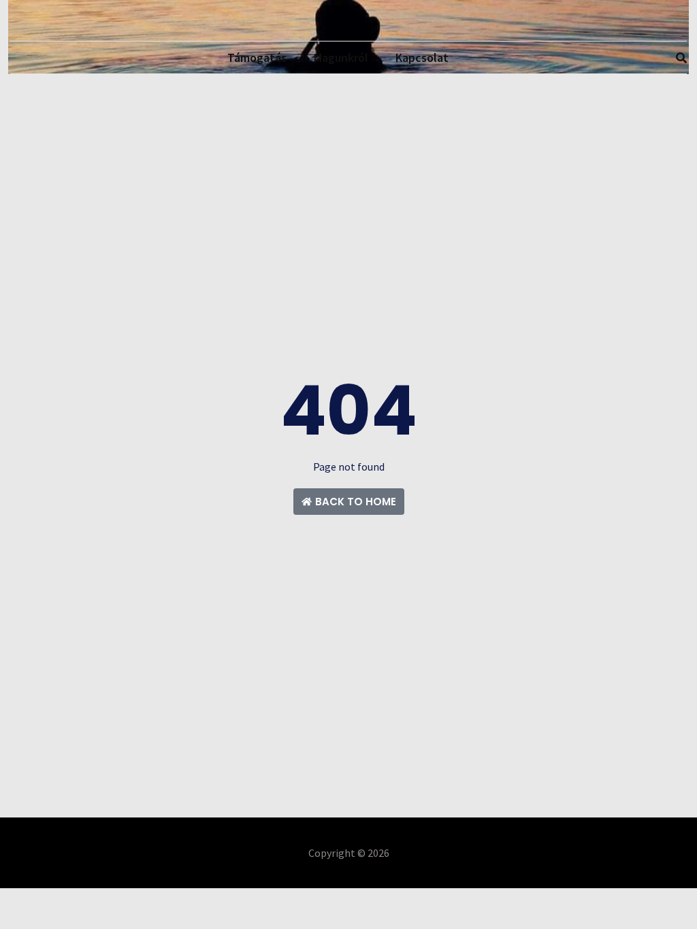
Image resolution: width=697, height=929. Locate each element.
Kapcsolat (422, 57)
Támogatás (257, 57)
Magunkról (341, 57)
